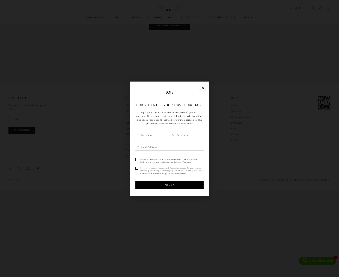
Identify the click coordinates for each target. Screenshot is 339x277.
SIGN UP (169, 185)
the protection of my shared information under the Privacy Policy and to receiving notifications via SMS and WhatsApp (169, 160)
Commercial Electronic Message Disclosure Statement (163, 173)
